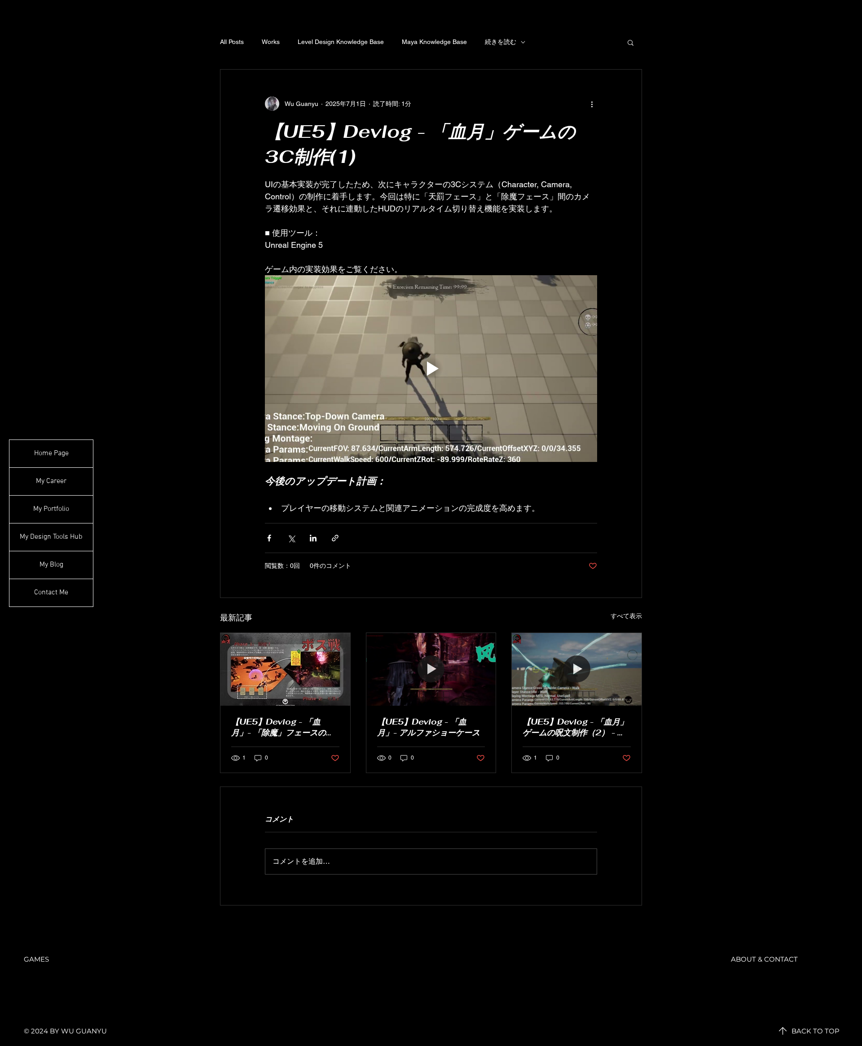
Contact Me (51, 592)
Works (271, 41)
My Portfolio (51, 509)
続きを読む (500, 41)
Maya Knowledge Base (434, 41)
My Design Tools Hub (51, 536)
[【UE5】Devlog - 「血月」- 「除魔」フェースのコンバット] (285, 669)
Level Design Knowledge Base (341, 41)
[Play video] (431, 368)
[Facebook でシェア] (269, 538)
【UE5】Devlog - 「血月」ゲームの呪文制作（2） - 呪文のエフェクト (575, 727)
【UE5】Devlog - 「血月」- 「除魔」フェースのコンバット (282, 727)
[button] (630, 42)
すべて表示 (626, 616)
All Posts (232, 41)
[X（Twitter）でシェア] (291, 538)
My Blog (51, 564)
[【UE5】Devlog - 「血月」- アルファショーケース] (431, 669)
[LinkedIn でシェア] (313, 538)
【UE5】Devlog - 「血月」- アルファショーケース (428, 727)
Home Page (51, 453)
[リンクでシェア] (335, 538)
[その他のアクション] (591, 103)
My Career (51, 481)
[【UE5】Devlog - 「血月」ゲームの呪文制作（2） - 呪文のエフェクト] (577, 669)
